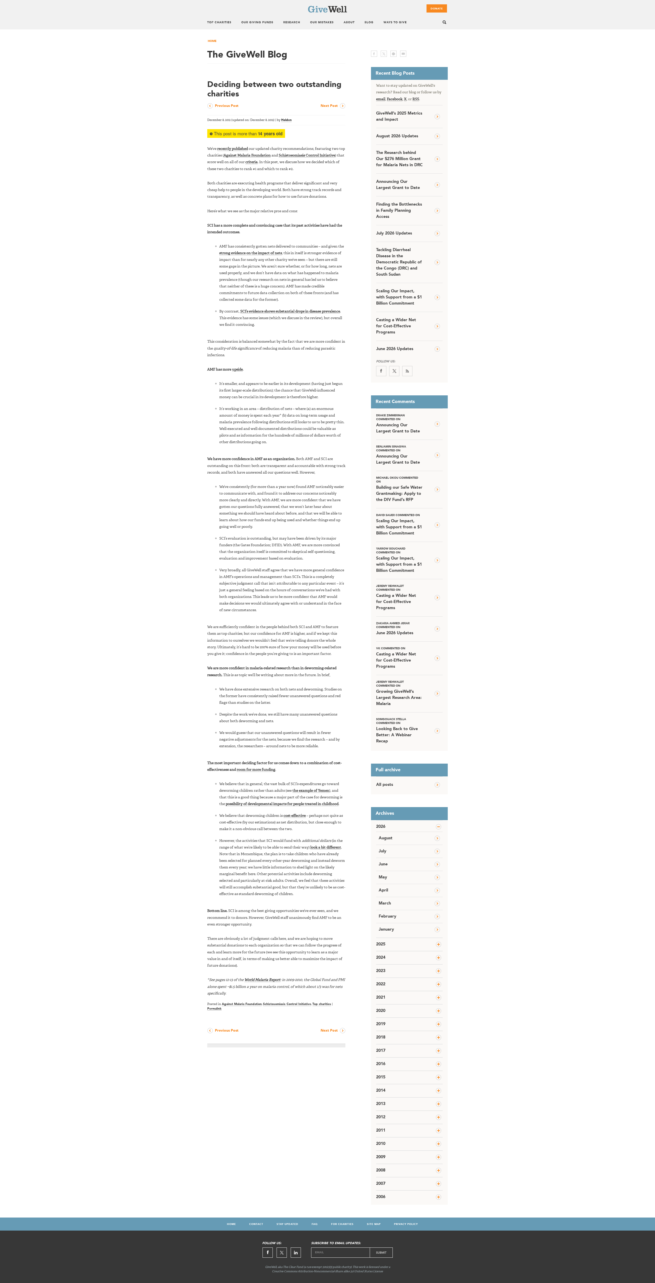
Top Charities (219, 22)
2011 (380, 1131)
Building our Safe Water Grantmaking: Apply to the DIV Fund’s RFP (399, 489)
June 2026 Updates (394, 349)
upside (237, 369)
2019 (380, 1024)
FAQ (315, 1224)
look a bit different (325, 847)
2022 (380, 984)
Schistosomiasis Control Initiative (307, 155)
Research (291, 22)
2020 (380, 1011)
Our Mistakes (322, 22)
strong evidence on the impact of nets (250, 253)
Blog (369, 22)
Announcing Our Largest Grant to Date (398, 185)
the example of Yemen (310, 791)
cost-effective (294, 816)
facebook (374, 54)
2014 (380, 1091)
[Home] (327, 11)
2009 (380, 1157)
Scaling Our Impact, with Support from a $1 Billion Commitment (399, 297)
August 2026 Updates (397, 136)
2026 (380, 827)
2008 (380, 1170)
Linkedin (296, 1252)
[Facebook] (381, 371)
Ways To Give (395, 22)
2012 (380, 1117)
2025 (380, 944)
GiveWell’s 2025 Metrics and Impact (399, 116)
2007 (380, 1184)
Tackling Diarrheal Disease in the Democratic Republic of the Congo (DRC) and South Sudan (399, 262)
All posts (384, 785)
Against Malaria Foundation (247, 155)
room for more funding (256, 770)
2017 (380, 1051)
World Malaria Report (262, 980)
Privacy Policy (406, 1224)
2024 (380, 958)
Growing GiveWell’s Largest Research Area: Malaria (399, 693)
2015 (380, 1077)
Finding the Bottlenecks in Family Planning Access (399, 211)
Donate (437, 8)
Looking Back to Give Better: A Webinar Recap (397, 730)
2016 (380, 1064)
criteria (251, 162)
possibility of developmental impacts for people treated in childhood (282, 804)
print (393, 54)
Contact (256, 1224)
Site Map (374, 1224)
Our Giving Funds (257, 22)
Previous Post (226, 106)
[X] (394, 371)
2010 (380, 1144)
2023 (380, 971)
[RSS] (407, 371)
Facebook (394, 99)
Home (212, 41)
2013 (380, 1104)
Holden (286, 120)
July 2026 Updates (394, 233)
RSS (415, 99)
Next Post (329, 106)
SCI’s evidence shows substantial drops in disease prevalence (290, 311)
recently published (232, 149)
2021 (380, 998)
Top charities (321, 1004)
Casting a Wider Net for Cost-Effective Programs (396, 326)
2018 (380, 1037)
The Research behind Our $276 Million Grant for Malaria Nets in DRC (399, 159)
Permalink (214, 1008)
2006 (380, 1197)
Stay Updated (287, 1224)
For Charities (342, 1224)
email (403, 54)
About (349, 22)
